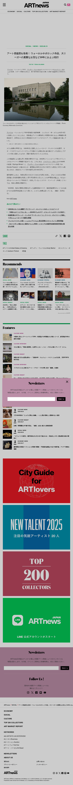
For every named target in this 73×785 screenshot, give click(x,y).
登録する (61, 399)
